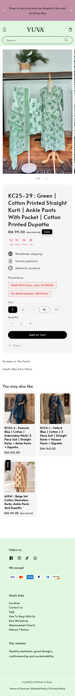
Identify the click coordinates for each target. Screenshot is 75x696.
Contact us (16, 607)
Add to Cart (37, 335)
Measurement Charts (22, 625)
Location (14, 603)
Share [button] (16, 345)
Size (10, 302)
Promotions (15, 277)
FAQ (12, 612)
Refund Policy (39, 688)
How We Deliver (18, 621)
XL (44, 309)
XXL (56, 309)
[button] (5, 29)
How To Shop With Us (22, 616)
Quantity (13, 317)
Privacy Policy (57, 688)
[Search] (66, 40)
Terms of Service (19, 688)
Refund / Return (19, 629)
